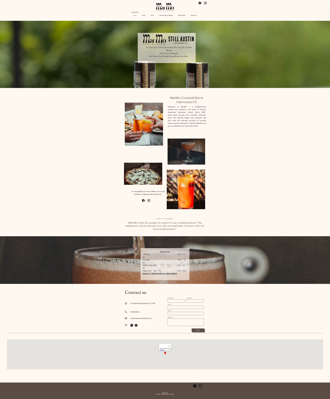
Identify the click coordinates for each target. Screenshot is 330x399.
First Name (171, 298)
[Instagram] (205, 3)
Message (170, 317)
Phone (169, 310)
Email (169, 304)
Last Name (189, 298)
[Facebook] (200, 3)
